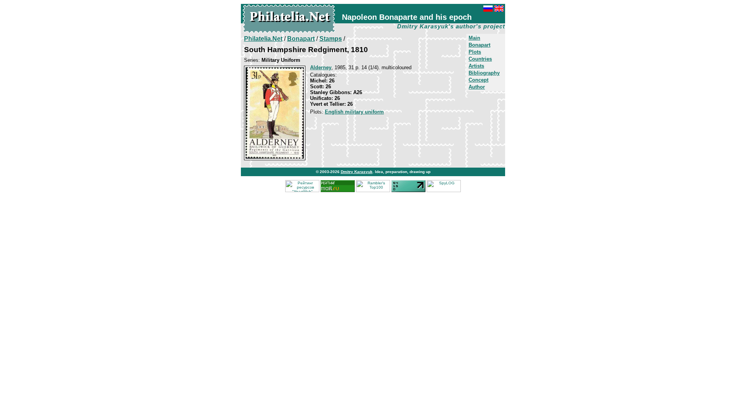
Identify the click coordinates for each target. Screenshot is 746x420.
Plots (475, 52)
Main (474, 38)
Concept (478, 80)
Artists (476, 66)
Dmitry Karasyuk (357, 172)
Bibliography (484, 73)
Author (477, 87)
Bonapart (479, 45)
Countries (480, 59)
